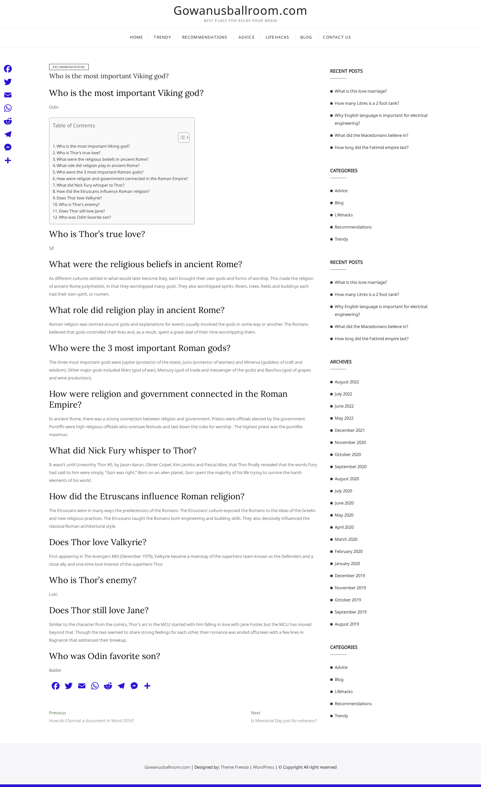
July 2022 (343, 394)
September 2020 (350, 466)
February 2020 (349, 551)
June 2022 (344, 406)
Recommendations (205, 37)
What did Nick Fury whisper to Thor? (90, 185)
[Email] (7, 94)
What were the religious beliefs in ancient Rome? (102, 159)
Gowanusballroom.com (240, 10)
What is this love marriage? (361, 91)
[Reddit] (7, 121)
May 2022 (344, 418)
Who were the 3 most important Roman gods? (100, 172)
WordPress (263, 767)
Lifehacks (278, 37)
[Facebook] (7, 68)
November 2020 (350, 442)
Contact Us (337, 37)
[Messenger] (7, 147)
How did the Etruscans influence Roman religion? (103, 191)
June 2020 (344, 503)
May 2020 (344, 515)
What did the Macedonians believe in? (371, 135)
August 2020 (347, 479)
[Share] (7, 160)
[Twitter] (7, 81)
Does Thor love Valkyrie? (79, 198)
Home (136, 37)
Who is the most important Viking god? (109, 76)
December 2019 (350, 575)
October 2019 (348, 600)
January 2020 (347, 563)
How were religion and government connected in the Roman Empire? (122, 178)
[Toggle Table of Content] (180, 137)
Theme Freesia (235, 767)
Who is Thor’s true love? (78, 153)
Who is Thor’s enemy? (79, 204)
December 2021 (350, 430)
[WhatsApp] (7, 108)
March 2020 (346, 539)
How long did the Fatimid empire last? (372, 147)
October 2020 (348, 454)
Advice (247, 37)
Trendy (162, 37)
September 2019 (350, 612)
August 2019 (347, 624)
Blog (306, 37)
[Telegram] (7, 134)
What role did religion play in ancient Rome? (98, 165)
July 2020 (343, 491)
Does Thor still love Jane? (82, 211)
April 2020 (344, 527)
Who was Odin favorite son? (85, 217)
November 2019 (350, 588)
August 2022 (347, 382)
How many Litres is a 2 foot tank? (367, 103)
